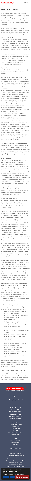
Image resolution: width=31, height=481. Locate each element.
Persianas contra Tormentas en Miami (15, 461)
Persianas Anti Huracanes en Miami (15, 455)
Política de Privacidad (15, 441)
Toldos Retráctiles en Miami (15, 464)
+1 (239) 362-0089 (15, 428)
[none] (26, 3)
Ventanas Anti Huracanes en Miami (15, 459)
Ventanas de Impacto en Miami (15, 457)
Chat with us (23, 477)
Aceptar (6, 477)
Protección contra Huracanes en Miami (15, 466)
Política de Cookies (15, 442)
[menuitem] (26, 3)
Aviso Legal (15, 444)
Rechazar (14, 477)
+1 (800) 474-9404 (14, 424)
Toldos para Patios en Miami (15, 462)
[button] (21, 3)
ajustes (21, 474)
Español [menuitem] (26, 3)
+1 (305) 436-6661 (15, 426)
